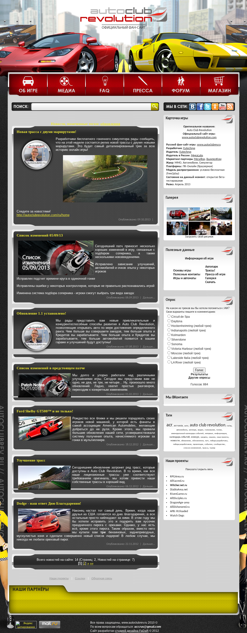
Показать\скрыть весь (199, 469)
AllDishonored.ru (180, 507)
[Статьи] (28, 85)
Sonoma (176, 344)
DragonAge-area (179, 502)
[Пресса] (143, 85)
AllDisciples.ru (178, 498)
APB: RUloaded (179, 511)
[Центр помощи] (105, 85)
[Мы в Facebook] (200, 109)
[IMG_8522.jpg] (177, 234)
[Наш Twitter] (207, 109)
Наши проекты (59, 578)
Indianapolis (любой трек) (188, 330)
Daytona (176, 321)
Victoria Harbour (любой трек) (191, 348)
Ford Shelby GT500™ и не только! (45, 411)
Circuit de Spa (180, 316)
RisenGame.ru (178, 494)
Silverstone (178, 339)
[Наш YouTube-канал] (222, 109)
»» (91, 563)
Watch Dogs (177, 515)
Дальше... (149, 297)
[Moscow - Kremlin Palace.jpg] (199, 220)
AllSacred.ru (177, 481)
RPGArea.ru (177, 476)
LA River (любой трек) (186, 362)
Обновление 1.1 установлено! (41, 313)
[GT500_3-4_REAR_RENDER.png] (177, 220)
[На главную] (123, 33)
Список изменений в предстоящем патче (51, 368)
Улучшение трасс (31, 460)
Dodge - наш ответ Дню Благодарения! (49, 503)
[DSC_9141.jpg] (221, 234)
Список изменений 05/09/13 (40, 235)
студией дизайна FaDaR (132, 631)
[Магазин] (219, 85)
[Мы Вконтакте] (192, 109)
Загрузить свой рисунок (199, 236)
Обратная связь (101, 578)
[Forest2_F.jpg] (221, 220)
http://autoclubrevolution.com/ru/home (43, 215)
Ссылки (80, 578)
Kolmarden (178, 335)
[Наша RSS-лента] (229, 109)
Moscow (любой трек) (185, 353)
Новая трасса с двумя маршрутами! (46, 132)
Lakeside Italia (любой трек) (190, 358)
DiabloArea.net (179, 489)
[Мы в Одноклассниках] (215, 109)
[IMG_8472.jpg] (199, 234)
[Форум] (181, 85)
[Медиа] (67, 85)
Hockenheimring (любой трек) (191, 326)
